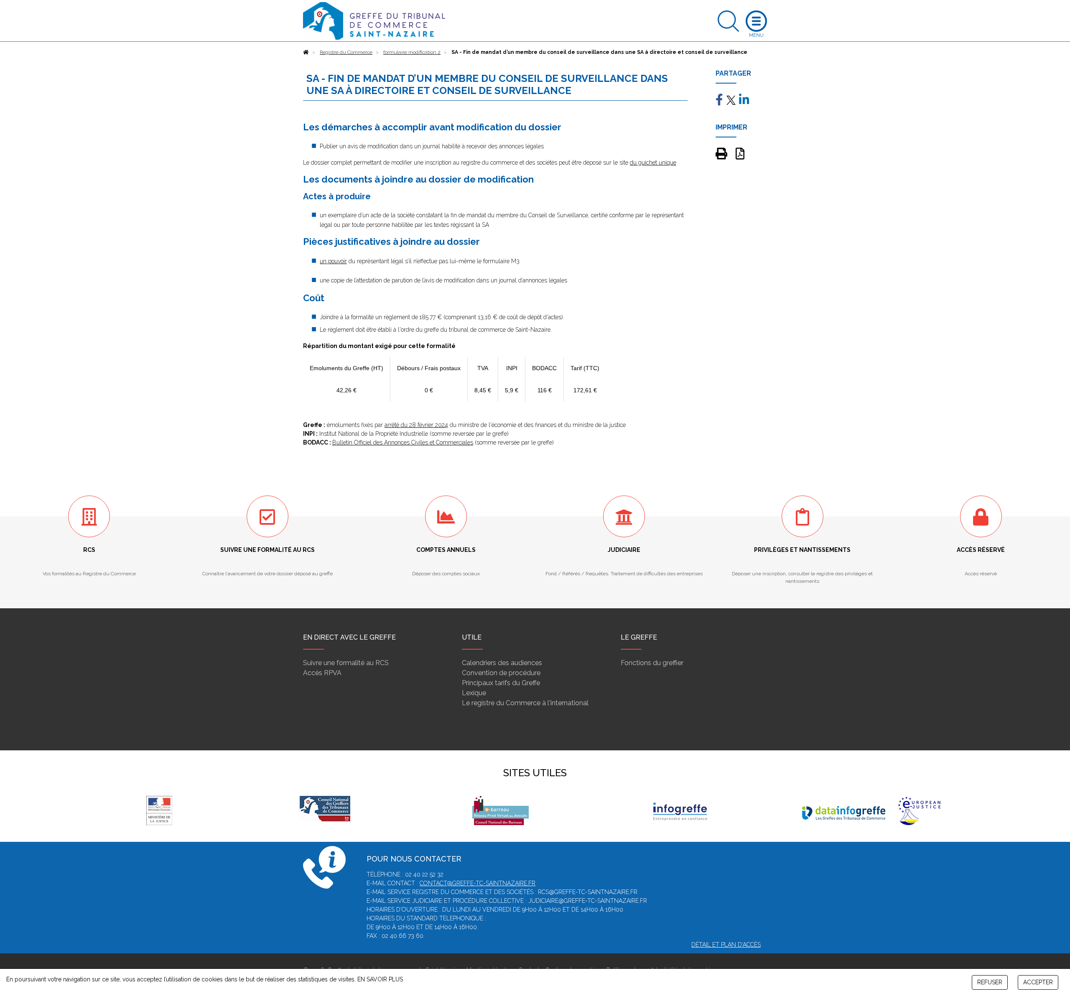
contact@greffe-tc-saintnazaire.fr (477, 883)
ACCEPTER (1038, 982)
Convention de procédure (501, 673)
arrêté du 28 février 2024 (416, 425)
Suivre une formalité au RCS (346, 663)
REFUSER (989, 982)
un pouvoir (333, 261)
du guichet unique (653, 162)
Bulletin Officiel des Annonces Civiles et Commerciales (402, 442)
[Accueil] (306, 52)
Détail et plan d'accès (726, 944)
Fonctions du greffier (652, 663)
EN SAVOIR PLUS (380, 979)
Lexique (474, 693)
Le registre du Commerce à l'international (525, 703)
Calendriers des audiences (502, 663)
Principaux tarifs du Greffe (501, 683)
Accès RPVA (322, 673)
